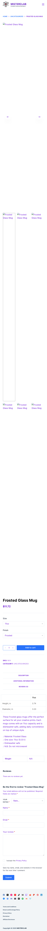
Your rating (6, 801)
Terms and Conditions (9, 906)
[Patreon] (34, 895)
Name (6, 808)
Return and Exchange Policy (11, 910)
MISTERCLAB (18, 4)
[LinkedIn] (41, 895)
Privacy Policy (21, 861)
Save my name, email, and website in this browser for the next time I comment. (22, 869)
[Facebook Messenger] (4, 899)
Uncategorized (21, 664)
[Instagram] (11, 895)
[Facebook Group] (8, 899)
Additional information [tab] (23, 681)
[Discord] (11, 899)
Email (6, 820)
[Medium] (23, 895)
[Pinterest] (38, 895)
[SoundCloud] (26, 899)
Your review (9, 832)
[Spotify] (23, 899)
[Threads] (19, 899)
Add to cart (30, 647)
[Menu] (43, 4)
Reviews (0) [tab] (23, 687)
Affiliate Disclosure (9, 919)
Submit (8, 877)
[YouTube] (15, 895)
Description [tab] (23, 675)
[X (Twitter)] (8, 895)
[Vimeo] (30, 899)
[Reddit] (30, 895)
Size (5, 618)
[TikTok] (19, 895)
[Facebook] (4, 895)
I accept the (16, 861)
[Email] (15, 899)
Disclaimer (6, 916)
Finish (5, 630)
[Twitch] (26, 895)
